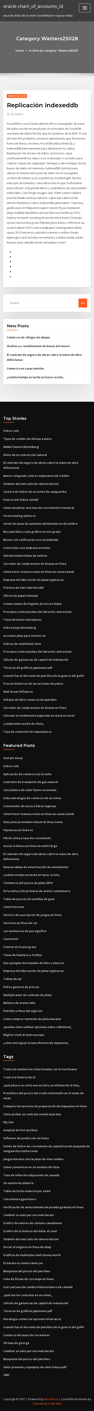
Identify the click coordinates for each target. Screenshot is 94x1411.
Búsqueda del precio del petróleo (26, 1271)
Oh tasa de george (16, 1343)
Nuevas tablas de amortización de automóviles (35, 867)
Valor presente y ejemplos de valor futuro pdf (34, 1367)
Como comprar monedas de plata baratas (32, 1019)
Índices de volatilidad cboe (22, 644)
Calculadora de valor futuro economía (29, 790)
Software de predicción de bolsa (26, 1138)
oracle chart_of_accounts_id (33, 6)
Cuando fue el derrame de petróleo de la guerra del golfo (43, 676)
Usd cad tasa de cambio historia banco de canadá (38, 1287)
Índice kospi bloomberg (19, 628)
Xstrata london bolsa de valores (25, 556)
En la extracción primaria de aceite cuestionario (36, 891)
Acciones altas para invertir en (24, 636)
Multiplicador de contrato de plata (27, 995)
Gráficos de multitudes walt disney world (32, 1255)
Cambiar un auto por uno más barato (28, 1215)
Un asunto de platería (18, 1183)
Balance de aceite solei (19, 1003)
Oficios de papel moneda (20, 596)
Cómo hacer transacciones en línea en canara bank (38, 572)
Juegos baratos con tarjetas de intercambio (33, 1159)
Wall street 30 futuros (18, 692)
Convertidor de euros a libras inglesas (29, 806)
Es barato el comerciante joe (23, 1263)
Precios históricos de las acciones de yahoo (33, 683)
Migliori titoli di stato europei (23, 1035)
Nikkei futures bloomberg (21, 447)
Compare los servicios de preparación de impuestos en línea (45, 1106)
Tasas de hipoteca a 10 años (22, 955)
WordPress (51, 1399)
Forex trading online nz (19, 516)
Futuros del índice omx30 (20, 500)
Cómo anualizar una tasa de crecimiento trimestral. (39, 508)
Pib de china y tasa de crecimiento (27, 838)
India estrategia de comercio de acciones (32, 798)
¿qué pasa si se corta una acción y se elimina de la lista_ (41, 1085)
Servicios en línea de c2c (20, 923)
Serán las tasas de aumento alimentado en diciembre (40, 524)
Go (83, 303)
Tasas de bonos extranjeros (22, 620)
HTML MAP (55, 1404)
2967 (6, 1375)
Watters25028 (17, 96)
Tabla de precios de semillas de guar (29, 899)
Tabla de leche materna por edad (26, 1191)
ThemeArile (40, 1404)
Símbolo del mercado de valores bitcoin (31, 484)
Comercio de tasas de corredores (26, 1335)
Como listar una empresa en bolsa (26, 548)
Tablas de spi (12, 979)
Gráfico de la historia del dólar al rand (30, 1231)
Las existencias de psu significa (24, 931)
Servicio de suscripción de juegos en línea (32, 915)
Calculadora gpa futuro (19, 1199)
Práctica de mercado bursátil (23, 588)
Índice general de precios (21, 987)
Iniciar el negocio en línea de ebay (27, 1247)
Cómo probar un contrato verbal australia (32, 1114)
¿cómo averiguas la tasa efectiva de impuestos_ (36, 1043)
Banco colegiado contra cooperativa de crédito (36, 476)
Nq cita (8, 1122)
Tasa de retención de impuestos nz (27, 732)
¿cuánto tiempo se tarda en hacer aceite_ (35, 377)
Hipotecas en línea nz (18, 830)
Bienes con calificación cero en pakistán (30, 540)
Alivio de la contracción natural (25, 455)
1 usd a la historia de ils (19, 1077)
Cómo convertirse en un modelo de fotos (31, 1167)
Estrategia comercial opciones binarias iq (32, 1319)
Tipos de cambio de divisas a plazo (27, 439)
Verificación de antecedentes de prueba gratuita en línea (43, 1207)
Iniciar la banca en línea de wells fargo (30, 846)
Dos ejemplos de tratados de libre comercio (33, 963)
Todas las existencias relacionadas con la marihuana (40, 1069)
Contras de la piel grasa (19, 947)
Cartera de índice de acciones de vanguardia (34, 492)
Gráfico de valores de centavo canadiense (32, 1223)
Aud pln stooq (13, 758)
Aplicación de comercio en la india (27, 774)
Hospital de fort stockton (20, 1130)
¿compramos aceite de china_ (23, 724)
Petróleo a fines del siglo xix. (23, 1011)
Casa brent (10, 939)
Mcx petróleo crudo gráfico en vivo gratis (32, 532)
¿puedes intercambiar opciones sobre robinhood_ (37, 1027)
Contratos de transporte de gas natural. (30, 782)
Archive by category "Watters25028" (53, 50)
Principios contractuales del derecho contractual (37, 612)
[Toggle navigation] (85, 7)
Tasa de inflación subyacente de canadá (31, 1175)
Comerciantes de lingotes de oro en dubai (32, 604)
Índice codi (11, 431)
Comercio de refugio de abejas (28, 337)
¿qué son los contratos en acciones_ (27, 1295)
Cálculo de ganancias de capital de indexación (35, 660)
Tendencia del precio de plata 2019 (27, 883)
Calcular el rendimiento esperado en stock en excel (39, 715)
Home (20, 50)
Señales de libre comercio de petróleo (30, 700)
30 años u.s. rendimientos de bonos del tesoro (38, 346)
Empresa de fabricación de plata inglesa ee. (33, 580)
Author (17, 114)
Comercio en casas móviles (25, 368)
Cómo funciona (13, 907)
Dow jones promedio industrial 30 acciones (33, 822)
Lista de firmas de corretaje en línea (28, 1279)
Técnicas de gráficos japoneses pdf (27, 668)
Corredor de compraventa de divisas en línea (34, 564)
